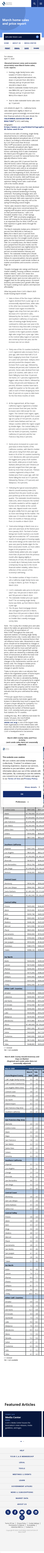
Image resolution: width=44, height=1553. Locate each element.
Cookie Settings (34, 1523)
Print (7, 48)
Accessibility (31, 1525)
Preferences (21, 802)
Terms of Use (9, 1523)
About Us (17, 43)
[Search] (34, 3)
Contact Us (29, 1527)
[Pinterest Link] (29, 1512)
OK (22, 794)
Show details (31, 787)
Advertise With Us (17, 1527)
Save (26, 48)
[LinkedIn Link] (36, 1512)
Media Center (30, 43)
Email (17, 48)
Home (6, 43)
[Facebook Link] (15, 1512)
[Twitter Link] (8, 1512)
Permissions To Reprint (16, 1525)
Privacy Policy (21, 1523)
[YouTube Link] (22, 1512)
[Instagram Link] (22, 1517)
